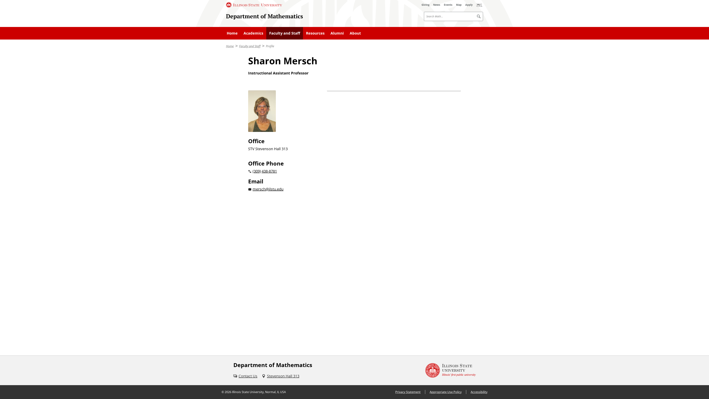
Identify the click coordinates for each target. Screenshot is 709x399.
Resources (315, 33)
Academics (253, 33)
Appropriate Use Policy (446, 392)
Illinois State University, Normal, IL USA (259, 392)
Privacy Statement (408, 392)
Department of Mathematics (264, 16)
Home (232, 33)
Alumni (337, 33)
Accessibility (479, 392)
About (355, 33)
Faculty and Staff (284, 33)
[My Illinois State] (479, 5)
